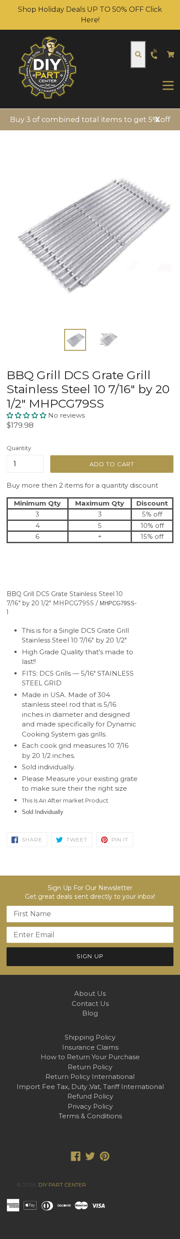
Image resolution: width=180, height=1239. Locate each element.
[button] (27, 415)
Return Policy (90, 1067)
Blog (90, 1013)
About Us (90, 993)
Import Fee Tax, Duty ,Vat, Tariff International (90, 1086)
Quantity (19, 447)
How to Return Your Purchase (90, 1057)
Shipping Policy (90, 1037)
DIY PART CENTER (62, 1184)
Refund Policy (90, 1096)
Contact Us (90, 1003)
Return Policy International (90, 1076)
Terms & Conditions (90, 1116)
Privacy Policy (90, 1106)
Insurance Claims (90, 1047)
